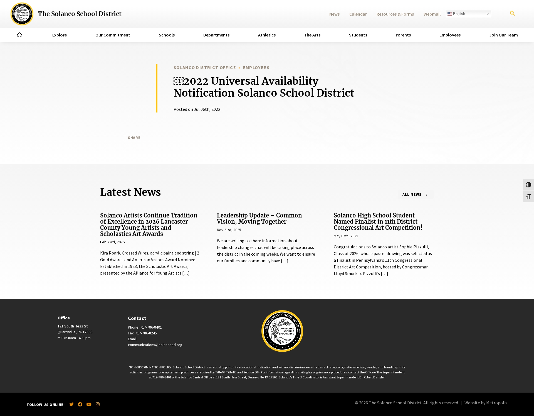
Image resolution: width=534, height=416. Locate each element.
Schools (167, 35)
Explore (59, 35)
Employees (450, 35)
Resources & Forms (395, 14)
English (458, 14)
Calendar (358, 14)
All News (412, 194)
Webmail (432, 14)
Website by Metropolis (485, 402)
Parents (403, 35)
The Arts (312, 35)
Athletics (267, 35)
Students (358, 35)
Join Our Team (503, 35)
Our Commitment (112, 35)
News (334, 14)
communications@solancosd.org (155, 344)
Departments (216, 35)
